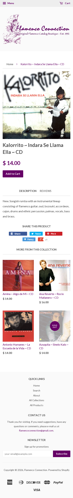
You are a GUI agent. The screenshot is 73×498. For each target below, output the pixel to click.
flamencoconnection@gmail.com (36, 430)
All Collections (36, 400)
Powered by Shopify (58, 470)
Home (9, 64)
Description (27, 190)
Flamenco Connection (35, 470)
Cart (67, 3)
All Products (36, 405)
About (36, 395)
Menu (10, 3)
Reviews (45, 190)
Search (36, 390)
